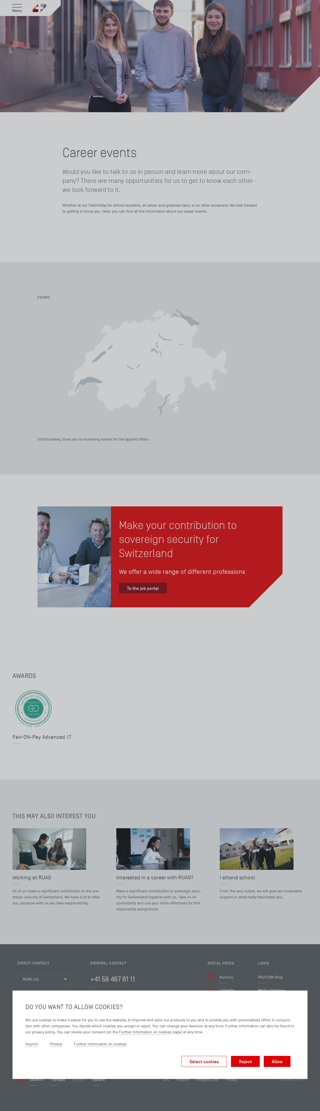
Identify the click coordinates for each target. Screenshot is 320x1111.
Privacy (56, 1044)
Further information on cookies (145, 1032)
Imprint (32, 1044)
